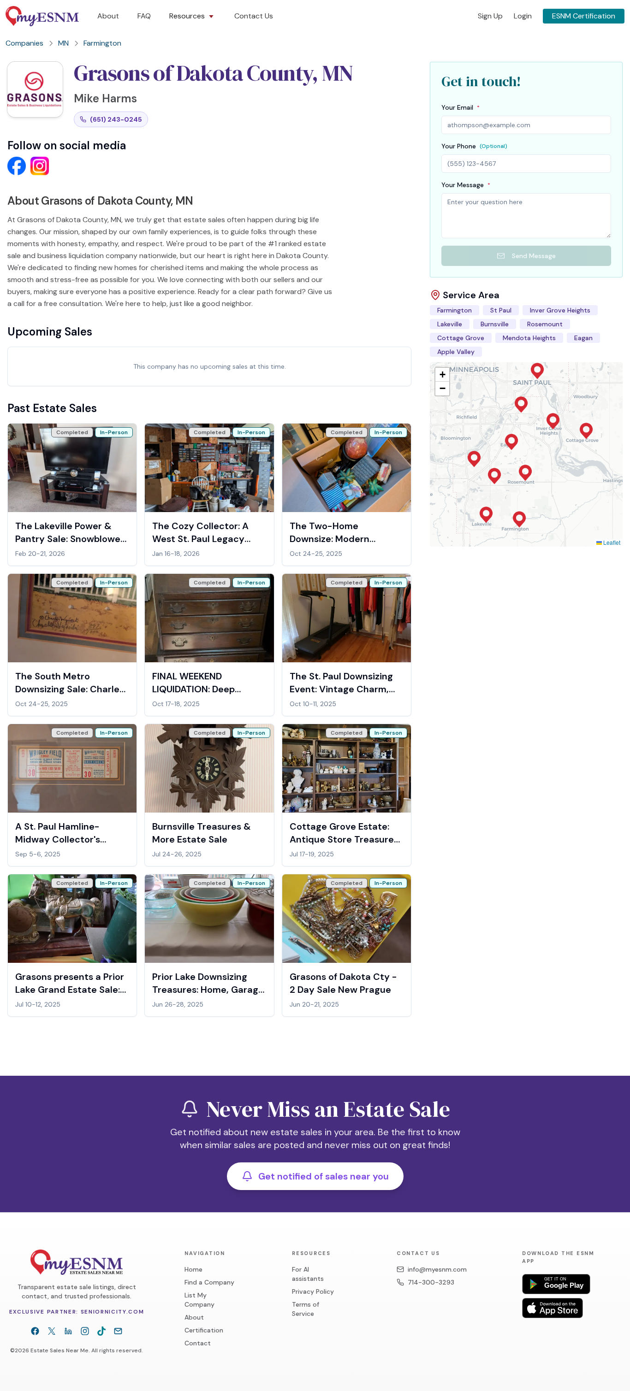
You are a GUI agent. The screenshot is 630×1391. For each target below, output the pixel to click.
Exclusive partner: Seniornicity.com (76, 1311)
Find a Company (209, 1282)
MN (63, 43)
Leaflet (611, 542)
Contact (197, 1343)
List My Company (199, 1299)
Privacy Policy (313, 1291)
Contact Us (253, 16)
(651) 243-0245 (116, 119)
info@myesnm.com (437, 1269)
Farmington (102, 43)
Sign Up (490, 16)
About (108, 16)
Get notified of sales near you (323, 1176)
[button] (519, 519)
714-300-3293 (431, 1282)
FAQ (144, 16)
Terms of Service (305, 1309)
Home (193, 1269)
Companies (24, 43)
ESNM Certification (583, 16)
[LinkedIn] (68, 1331)
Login (523, 16)
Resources (187, 16)
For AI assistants (308, 1274)
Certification (203, 1330)
